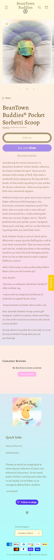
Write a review (27, 374)
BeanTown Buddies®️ (22, 554)
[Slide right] (34, 89)
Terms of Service (14, 445)
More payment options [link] (27, 155)
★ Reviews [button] (51, 282)
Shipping (5, 127)
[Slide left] (20, 89)
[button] (6, 7)
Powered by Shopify (39, 554)
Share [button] (8, 97)
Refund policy (12, 452)
